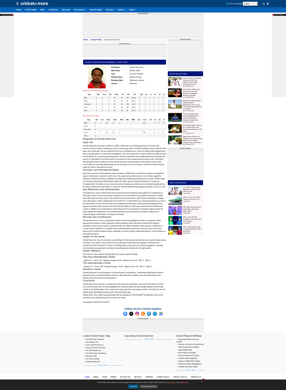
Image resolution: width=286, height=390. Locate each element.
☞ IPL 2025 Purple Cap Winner (95, 353)
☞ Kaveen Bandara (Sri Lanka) (188, 355)
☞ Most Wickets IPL (91, 342)
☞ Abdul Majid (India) (184, 350)
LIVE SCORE (80, 10)
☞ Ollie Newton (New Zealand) (188, 347)
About (96, 377)
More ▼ (133, 10)
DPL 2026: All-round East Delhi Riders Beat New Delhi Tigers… (192, 209)
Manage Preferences (148, 386)
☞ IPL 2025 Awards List (92, 350)
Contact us (196, 377)
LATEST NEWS (31, 10)
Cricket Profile (95, 40)
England (66, 10)
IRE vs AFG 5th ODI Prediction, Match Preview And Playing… (192, 219)
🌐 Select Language (234, 4)
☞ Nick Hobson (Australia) (186, 353)
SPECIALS (109, 10)
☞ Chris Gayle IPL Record (93, 345)
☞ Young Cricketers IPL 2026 (94, 348)
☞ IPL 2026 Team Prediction (94, 339)
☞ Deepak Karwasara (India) (187, 367)
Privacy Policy (180, 377)
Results (138, 377)
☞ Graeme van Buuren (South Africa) (190, 344)
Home (18, 10)
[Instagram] (137, 314)
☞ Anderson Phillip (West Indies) (188, 361)
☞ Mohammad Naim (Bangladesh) (189, 364)
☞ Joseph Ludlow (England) (187, 358)
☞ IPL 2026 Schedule (91, 359)
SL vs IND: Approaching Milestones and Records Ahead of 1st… (191, 189)
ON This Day (125, 377)
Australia (53, 10)
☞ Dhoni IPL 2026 (90, 356)
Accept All (133, 386)
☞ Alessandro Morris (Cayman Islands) (188, 339)
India (42, 10)
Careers (149, 377)
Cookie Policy (163, 377)
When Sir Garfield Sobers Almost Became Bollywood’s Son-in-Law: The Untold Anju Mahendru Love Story (192, 105)
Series (121, 10)
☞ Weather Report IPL (92, 362)
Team (104, 377)
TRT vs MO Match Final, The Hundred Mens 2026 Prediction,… (192, 229)
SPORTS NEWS (95, 10)
